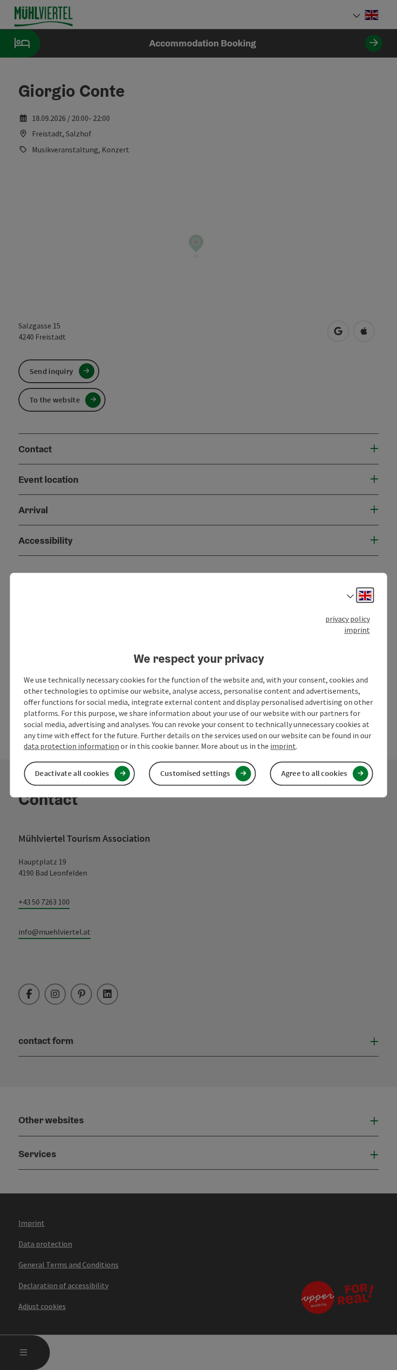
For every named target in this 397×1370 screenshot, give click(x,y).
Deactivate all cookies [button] (72, 773)
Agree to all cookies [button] (314, 773)
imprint (357, 630)
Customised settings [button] (195, 773)
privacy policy (347, 619)
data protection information (71, 746)
